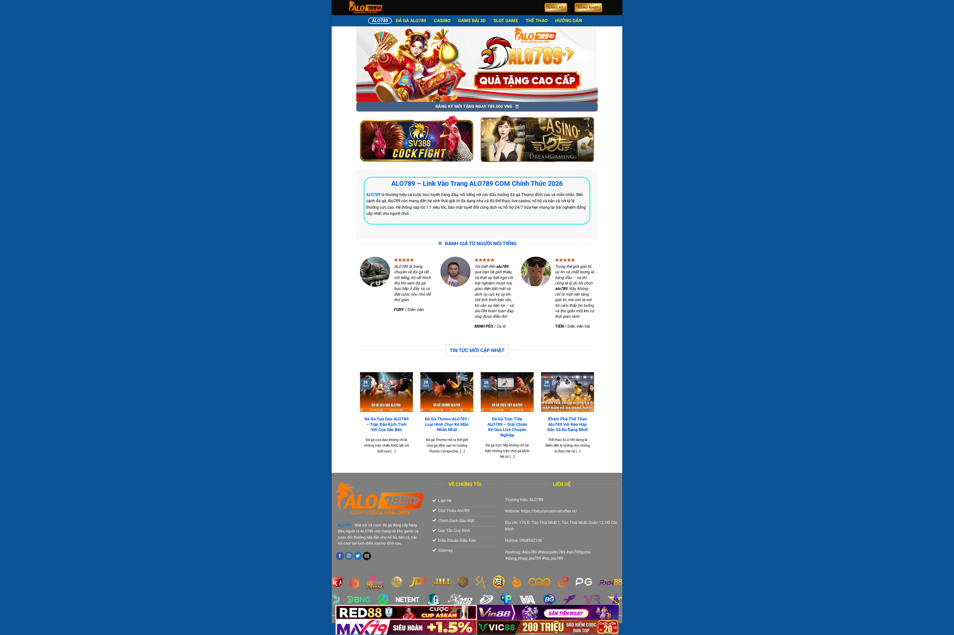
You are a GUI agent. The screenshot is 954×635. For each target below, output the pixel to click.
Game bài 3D (472, 20)
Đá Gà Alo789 (411, 20)
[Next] (595, 422)
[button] (556, 7)
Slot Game (505, 20)
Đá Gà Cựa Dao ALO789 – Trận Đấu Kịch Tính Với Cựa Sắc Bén (386, 424)
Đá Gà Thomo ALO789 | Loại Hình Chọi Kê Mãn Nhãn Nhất (447, 424)
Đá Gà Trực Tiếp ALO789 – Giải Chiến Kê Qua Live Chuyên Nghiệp (507, 427)
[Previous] (359, 422)
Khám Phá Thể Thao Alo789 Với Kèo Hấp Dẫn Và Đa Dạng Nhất (567, 424)
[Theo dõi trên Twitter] (358, 556)
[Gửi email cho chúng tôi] (367, 556)
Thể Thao (537, 20)
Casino (442, 20)
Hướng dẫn (568, 20)
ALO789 (380, 20)
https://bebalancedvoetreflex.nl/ (549, 511)
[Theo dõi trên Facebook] (340, 556)
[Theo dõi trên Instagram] (349, 556)
